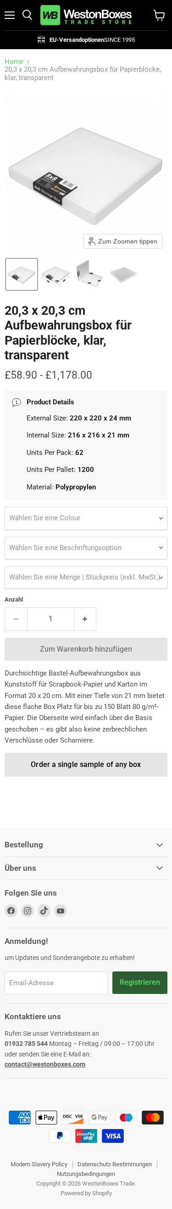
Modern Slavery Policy (39, 1164)
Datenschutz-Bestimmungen (115, 1164)
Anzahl (14, 599)
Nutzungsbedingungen (86, 1173)
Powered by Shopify (86, 1193)
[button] (21, 274)
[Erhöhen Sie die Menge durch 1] (85, 618)
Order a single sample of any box (86, 764)
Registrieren (140, 982)
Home (14, 62)
